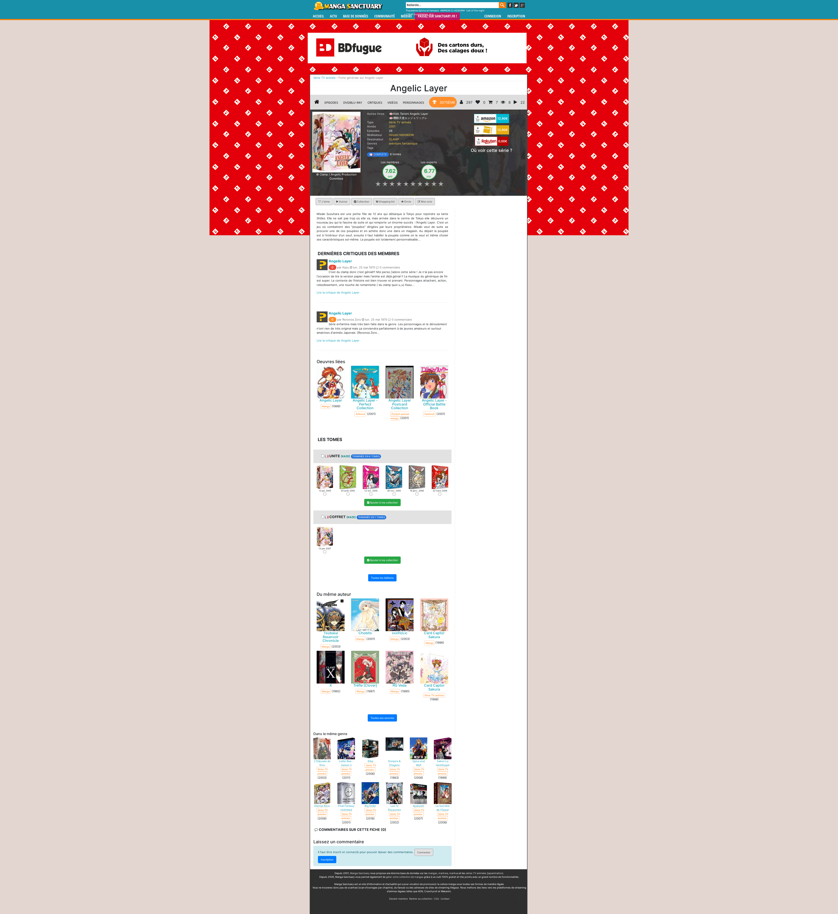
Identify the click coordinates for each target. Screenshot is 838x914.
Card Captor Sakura (434, 635)
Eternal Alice (322, 805)
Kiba (370, 761)
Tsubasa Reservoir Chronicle (331, 637)
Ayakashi (418, 805)
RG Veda (400, 685)
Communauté (384, 16)
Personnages (413, 102)
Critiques (374, 102)
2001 (392, 126)
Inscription (516, 16)
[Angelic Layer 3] (371, 477)
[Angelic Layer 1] (325, 477)
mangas (432, 873)
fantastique (409, 143)
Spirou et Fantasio (429, 10)
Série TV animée (400, 122)
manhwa (443, 873)
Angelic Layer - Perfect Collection (365, 404)
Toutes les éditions (382, 577)
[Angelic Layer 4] (394, 477)
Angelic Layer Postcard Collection (399, 404)
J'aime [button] (325, 201)
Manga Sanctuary (359, 873)
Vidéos (392, 102)
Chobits (365, 633)
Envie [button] (407, 201)
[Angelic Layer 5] (417, 477)
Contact (445, 898)
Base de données (355, 16)
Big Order (370, 805)
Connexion (492, 16)
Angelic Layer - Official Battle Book (434, 404)
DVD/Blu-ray (352, 102)
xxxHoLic (399, 633)
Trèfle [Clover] (365, 685)
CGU (436, 898)
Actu (333, 16)
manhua (453, 873)
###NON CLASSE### (452, 10)
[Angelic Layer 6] (440, 477)
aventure (395, 143)
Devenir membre (398, 898)
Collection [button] (362, 201)
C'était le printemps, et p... (421, 14)
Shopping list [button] (386, 201)
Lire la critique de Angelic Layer (338, 292)
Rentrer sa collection (420, 898)
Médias (406, 16)
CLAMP (394, 139)
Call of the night (475, 10)
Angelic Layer (340, 261)
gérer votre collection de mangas (404, 876)
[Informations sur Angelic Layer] (316, 102)
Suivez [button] (342, 201)
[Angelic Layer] (336, 141)
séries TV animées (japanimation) (484, 873)
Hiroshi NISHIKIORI (401, 135)
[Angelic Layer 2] (348, 477)
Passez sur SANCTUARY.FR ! (437, 16)
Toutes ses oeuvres (382, 717)
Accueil (318, 16)
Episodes (331, 102)
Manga (348, 6)
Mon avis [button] (426, 201)
